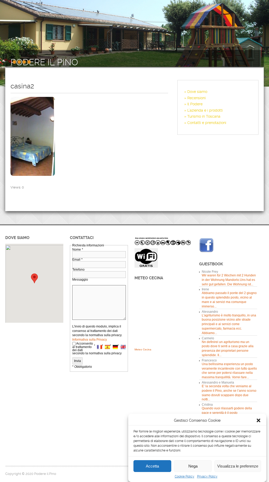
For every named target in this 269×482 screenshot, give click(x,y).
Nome (77, 249)
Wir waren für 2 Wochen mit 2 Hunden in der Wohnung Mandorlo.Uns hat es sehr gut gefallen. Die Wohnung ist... (229, 280)
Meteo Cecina (142, 349)
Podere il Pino (44, 62)
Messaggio (80, 279)
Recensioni (196, 98)
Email (77, 259)
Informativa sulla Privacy (89, 339)
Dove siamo (197, 92)
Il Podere (195, 104)
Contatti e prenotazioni (206, 123)
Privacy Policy (207, 476)
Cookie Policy (184, 476)
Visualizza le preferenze (237, 466)
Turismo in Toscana (203, 116)
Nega (193, 466)
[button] (258, 420)
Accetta (152, 466)
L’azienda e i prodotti (205, 110)
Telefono (78, 269)
